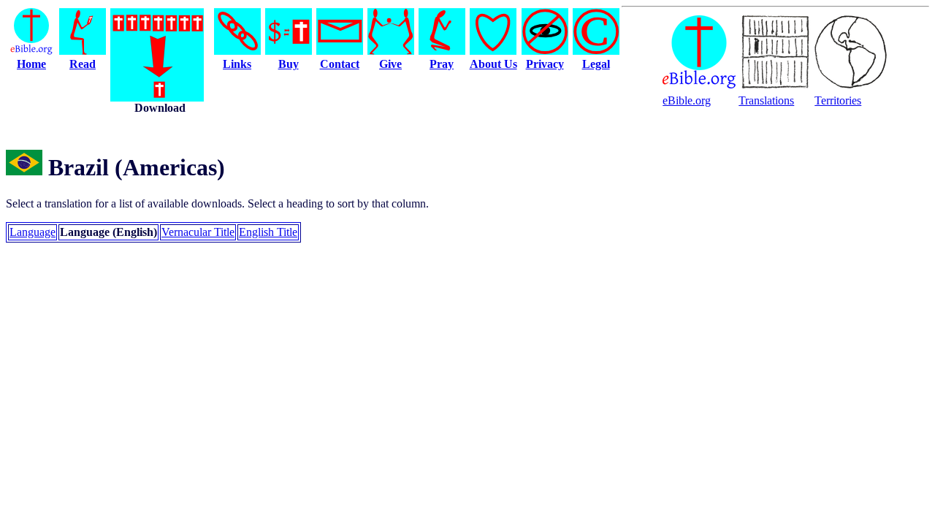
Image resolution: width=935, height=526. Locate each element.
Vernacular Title (197, 232)
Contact (339, 64)
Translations (766, 100)
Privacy (545, 64)
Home (31, 64)
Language (32, 232)
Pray (442, 64)
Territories (837, 100)
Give (390, 64)
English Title (268, 232)
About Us (493, 64)
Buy (288, 64)
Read (82, 64)
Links (237, 64)
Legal (596, 64)
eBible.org (687, 100)
